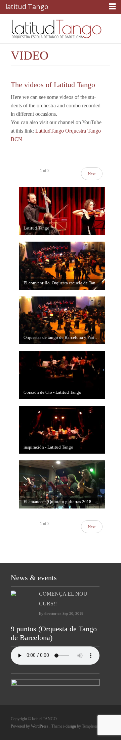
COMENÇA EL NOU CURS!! (63, 598)
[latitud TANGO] (51, 27)
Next (91, 174)
